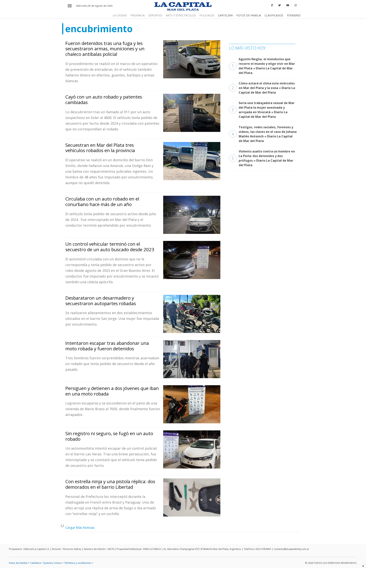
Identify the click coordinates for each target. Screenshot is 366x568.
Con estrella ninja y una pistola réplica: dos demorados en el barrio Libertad (110, 484)
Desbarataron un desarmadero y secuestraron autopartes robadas (100, 300)
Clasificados (274, 15)
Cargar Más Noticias (80, 527)
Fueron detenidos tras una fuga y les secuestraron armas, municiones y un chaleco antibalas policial (104, 48)
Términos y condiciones (78, 563)
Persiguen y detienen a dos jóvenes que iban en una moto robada (112, 391)
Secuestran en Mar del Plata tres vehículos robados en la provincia (100, 148)
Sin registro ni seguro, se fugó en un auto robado (109, 436)
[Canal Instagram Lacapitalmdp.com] (296, 5)
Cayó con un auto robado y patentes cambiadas (103, 99)
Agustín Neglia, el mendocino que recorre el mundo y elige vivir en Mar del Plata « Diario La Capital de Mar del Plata (263, 66)
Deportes (155, 15)
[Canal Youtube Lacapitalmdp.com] (287, 5)
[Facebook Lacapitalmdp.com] (272, 5)
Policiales (206, 15)
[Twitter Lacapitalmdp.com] (279, 5)
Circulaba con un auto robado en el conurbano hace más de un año (102, 201)
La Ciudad (120, 15)
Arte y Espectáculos (181, 15)
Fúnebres (294, 15)
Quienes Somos (52, 563)
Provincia (138, 15)
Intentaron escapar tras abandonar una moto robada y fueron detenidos (107, 346)
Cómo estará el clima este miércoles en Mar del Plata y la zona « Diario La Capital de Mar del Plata (263, 88)
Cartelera (225, 15)
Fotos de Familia (248, 15)
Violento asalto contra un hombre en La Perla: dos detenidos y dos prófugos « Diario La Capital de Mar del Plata (263, 158)
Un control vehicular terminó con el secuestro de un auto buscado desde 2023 (109, 247)
